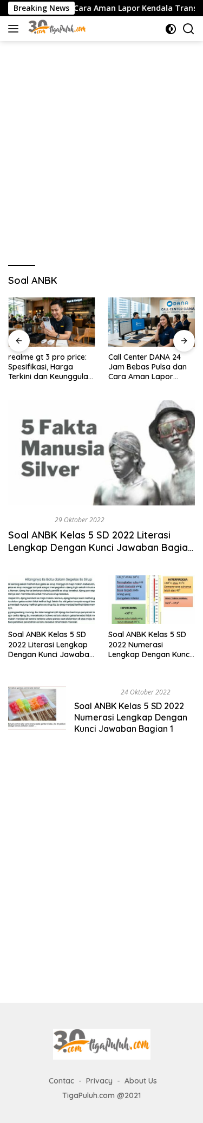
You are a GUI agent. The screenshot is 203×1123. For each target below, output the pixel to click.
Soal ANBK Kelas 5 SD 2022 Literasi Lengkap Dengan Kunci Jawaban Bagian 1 (51, 644)
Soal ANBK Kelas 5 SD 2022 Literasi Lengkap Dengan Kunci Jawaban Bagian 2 (100, 548)
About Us (141, 1081)
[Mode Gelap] (171, 29)
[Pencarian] (188, 29)
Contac (61, 1081)
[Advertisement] (101, 148)
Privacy (99, 1081)
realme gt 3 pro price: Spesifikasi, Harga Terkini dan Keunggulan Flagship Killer (50, 367)
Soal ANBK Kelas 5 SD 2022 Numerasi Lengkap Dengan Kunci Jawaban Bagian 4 (149, 644)
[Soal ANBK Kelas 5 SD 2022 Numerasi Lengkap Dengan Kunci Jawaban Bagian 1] (37, 713)
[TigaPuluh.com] (56, 29)
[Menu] (15, 29)
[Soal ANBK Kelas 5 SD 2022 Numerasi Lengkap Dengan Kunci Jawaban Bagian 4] (151, 599)
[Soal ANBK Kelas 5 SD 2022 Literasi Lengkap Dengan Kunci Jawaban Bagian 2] (101, 452)
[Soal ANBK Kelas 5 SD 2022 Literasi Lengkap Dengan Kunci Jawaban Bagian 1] (51, 599)
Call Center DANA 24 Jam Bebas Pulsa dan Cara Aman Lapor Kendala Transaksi (147, 367)
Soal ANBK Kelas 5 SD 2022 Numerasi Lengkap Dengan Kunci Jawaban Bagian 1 (130, 717)
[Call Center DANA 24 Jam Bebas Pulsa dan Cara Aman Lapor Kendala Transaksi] (151, 321)
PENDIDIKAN (29, 519)
